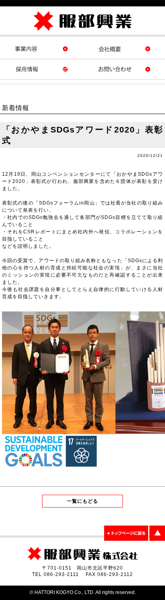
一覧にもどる (82, 501)
